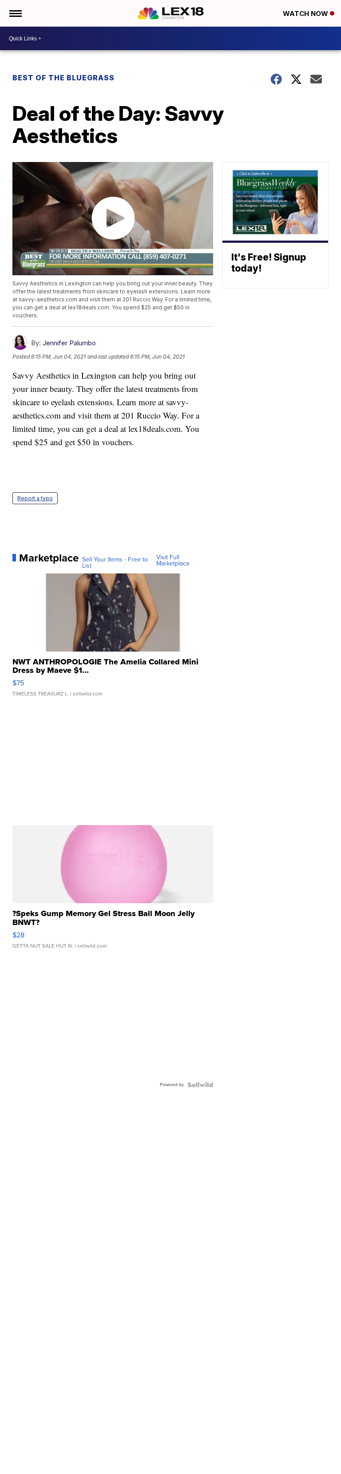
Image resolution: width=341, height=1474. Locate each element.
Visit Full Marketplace (173, 560)
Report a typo (35, 498)
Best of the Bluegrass (63, 77)
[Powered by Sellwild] (200, 1085)
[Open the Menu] (15, 13)
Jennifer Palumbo (69, 343)
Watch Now (306, 13)
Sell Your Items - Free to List (115, 563)
